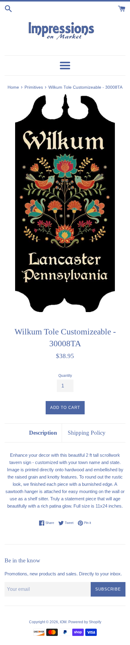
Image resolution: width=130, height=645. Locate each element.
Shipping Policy (87, 432)
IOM (63, 622)
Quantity (65, 376)
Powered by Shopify (84, 622)
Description (43, 432)
